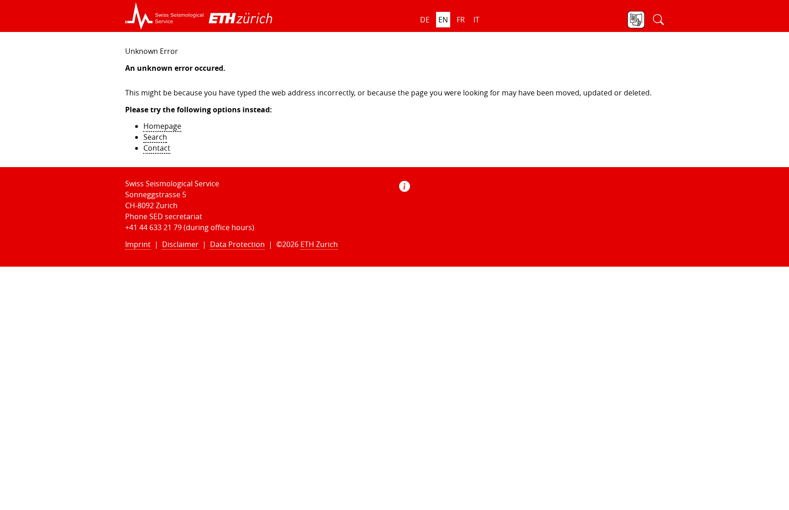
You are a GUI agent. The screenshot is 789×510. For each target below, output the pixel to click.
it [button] (476, 20)
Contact (156, 148)
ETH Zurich (319, 244)
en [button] (443, 20)
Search (155, 137)
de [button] (425, 20)
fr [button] (461, 20)
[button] (164, 16)
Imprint (138, 244)
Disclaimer (180, 244)
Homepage (162, 126)
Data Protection (237, 244)
